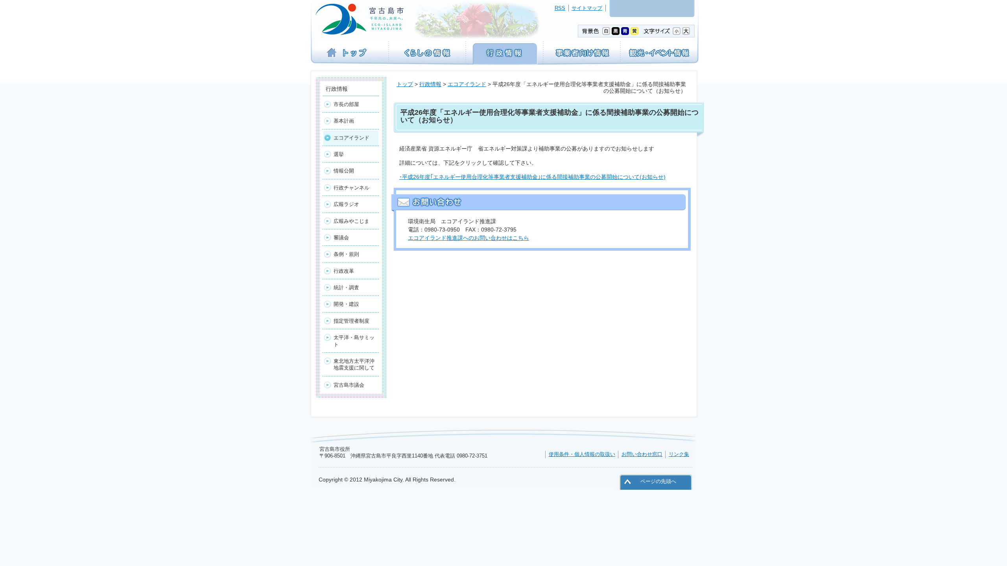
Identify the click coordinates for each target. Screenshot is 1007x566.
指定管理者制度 (351, 321)
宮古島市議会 (349, 385)
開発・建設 (346, 304)
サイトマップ (587, 8)
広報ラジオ (346, 204)
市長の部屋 (346, 104)
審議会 (341, 238)
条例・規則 (346, 254)
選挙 (339, 154)
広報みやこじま (351, 221)
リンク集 (679, 454)
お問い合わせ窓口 (642, 454)
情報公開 (344, 171)
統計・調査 (346, 287)
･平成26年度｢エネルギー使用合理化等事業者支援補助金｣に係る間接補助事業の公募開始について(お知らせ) (532, 177)
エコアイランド (467, 84)
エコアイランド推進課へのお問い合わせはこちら (468, 238)
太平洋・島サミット (354, 340)
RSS (560, 8)
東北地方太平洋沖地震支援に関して (354, 364)
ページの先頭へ (658, 481)
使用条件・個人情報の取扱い (582, 454)
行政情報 (430, 84)
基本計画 (344, 121)
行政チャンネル (351, 188)
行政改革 (344, 271)
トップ (405, 84)
